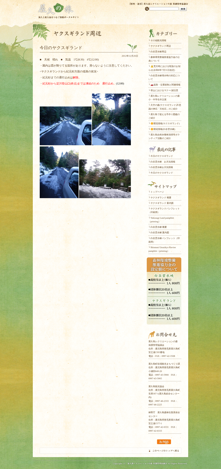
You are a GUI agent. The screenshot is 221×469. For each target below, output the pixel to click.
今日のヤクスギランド (162, 156)
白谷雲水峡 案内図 (160, 232)
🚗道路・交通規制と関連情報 (165, 84)
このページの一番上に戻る (110, 451)
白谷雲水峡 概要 (159, 227)
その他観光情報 (158, 40)
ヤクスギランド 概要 (161, 197)
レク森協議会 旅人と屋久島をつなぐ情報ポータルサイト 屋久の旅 (58, 10)
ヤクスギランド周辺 (161, 46)
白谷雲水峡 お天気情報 (163, 161)
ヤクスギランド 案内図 (162, 203)
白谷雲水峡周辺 (158, 51)
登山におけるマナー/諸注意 (164, 90)
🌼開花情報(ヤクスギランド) (165, 123)
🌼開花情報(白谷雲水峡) (163, 129)
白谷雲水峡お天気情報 (162, 167)
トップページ (157, 192)
